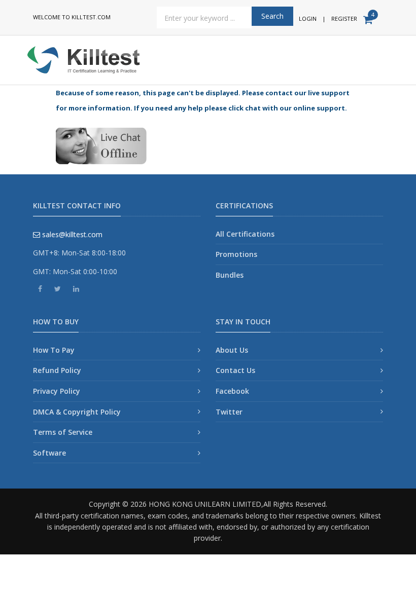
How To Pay (54, 350)
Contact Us (235, 370)
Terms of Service (62, 432)
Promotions (236, 254)
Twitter (229, 412)
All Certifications (245, 234)
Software (49, 453)
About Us (232, 350)
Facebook (232, 391)
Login (308, 18)
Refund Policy (57, 370)
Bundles (230, 275)
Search (272, 16)
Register (344, 18)
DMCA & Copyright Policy (77, 412)
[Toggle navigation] (379, 56)
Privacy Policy (56, 391)
